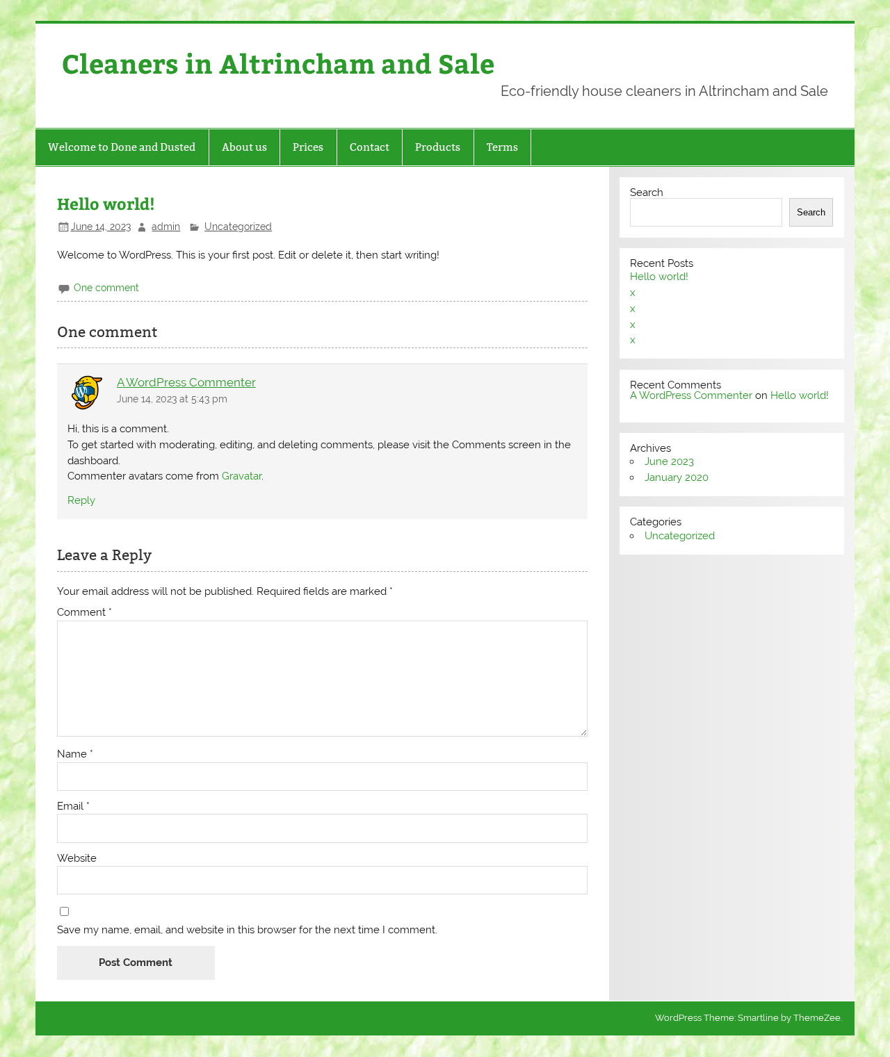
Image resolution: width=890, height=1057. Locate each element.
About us (244, 147)
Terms (502, 147)
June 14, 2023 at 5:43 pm (172, 398)
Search (646, 192)
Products (437, 147)
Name (75, 754)
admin (166, 226)
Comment (84, 612)
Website (77, 858)
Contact (369, 147)
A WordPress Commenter (186, 382)
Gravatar (241, 476)
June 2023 (669, 461)
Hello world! (659, 276)
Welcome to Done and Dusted (121, 147)
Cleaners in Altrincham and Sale (278, 63)
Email (73, 806)
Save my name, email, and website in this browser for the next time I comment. (247, 930)
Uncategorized (238, 226)
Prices (308, 147)
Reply (81, 500)
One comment (106, 287)
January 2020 (677, 477)
